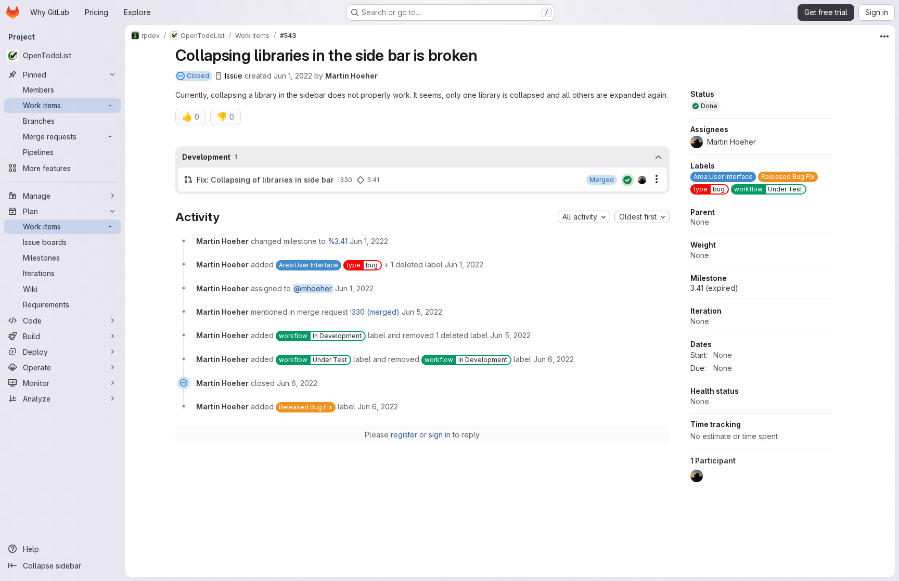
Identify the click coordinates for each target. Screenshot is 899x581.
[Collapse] (658, 157)
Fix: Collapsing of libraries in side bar (265, 179)
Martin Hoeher (351, 75)
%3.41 (338, 241)
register (404, 434)
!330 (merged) (375, 311)
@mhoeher (313, 288)
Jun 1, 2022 (293, 75)
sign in (440, 434)
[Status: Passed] (627, 180)
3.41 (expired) (714, 287)
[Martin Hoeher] (642, 180)
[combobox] (584, 217)
